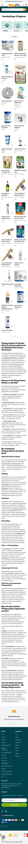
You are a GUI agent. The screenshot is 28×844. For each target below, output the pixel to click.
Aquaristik (17, 740)
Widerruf (20, 841)
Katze (16, 737)
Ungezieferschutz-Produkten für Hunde (11, 463)
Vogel (16, 748)
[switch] (3, 841)
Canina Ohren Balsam (19, 149)
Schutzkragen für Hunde (12, 573)
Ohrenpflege (6, 548)
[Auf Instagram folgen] (6, 811)
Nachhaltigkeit (5, 763)
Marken (17, 753)
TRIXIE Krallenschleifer (7, 284)
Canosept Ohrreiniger (6, 330)
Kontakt (3, 737)
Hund (16, 734)
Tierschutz (4, 760)
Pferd (16, 750)
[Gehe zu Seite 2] (17, 337)
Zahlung (3, 742)
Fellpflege (5, 357)
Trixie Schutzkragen (6, 101)
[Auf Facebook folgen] (2, 811)
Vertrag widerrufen (6, 745)
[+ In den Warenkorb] (12, 49)
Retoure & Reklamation (4, 749)
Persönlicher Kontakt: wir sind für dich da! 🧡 (14, 1)
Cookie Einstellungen (6, 771)
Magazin (17, 756)
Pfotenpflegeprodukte (19, 533)
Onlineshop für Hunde (18, 364)
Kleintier (17, 745)
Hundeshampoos (5, 484)
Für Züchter (4, 758)
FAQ (2, 734)
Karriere (3, 768)
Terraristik (17, 742)
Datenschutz (10, 841)
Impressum (16, 841)
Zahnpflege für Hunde (17, 509)
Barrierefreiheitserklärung (6, 775)
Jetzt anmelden (14, 805)
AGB (6, 841)
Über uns (3, 755)
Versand (3, 740)
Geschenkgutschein (6, 752)
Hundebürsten (4, 488)
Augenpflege (11, 357)
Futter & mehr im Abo (6, 766)
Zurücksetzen (18, 9)
